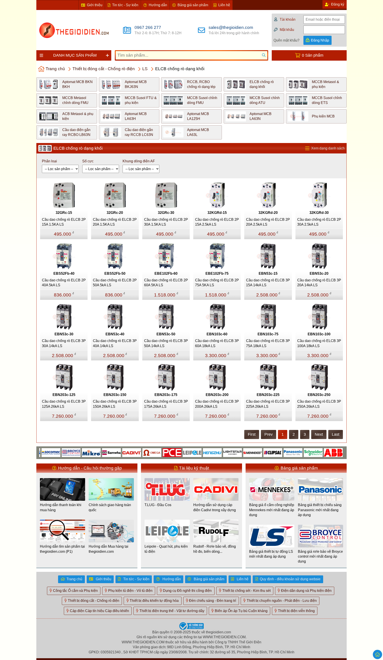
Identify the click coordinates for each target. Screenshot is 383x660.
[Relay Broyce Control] (59, 452)
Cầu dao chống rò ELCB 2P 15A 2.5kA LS (217, 222)
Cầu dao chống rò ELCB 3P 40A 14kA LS (115, 343)
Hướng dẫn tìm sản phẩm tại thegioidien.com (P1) (62, 549)
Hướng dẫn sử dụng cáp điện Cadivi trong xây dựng (214, 507)
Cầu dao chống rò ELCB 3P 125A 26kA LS (64, 404)
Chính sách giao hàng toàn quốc (110, 507)
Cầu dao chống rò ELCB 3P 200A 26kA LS (217, 404)
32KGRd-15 (217, 213)
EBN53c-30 (64, 334)
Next (319, 434)
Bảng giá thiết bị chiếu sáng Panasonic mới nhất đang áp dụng (320, 510)
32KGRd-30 (319, 213)
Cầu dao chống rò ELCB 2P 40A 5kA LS (64, 282)
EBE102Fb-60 (166, 273)
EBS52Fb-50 (114, 273)
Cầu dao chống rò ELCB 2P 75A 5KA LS (217, 282)
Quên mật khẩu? (286, 40)
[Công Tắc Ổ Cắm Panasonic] (281, 452)
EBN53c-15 (268, 273)
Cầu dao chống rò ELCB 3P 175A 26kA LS (166, 404)
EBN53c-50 (165, 334)
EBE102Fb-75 (217, 273)
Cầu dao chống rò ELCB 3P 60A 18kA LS (217, 343)
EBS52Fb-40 (63, 273)
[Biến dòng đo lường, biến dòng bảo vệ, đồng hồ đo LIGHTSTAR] (220, 452)
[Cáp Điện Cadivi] (120, 452)
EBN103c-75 (268, 334)
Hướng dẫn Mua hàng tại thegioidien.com (108, 549)
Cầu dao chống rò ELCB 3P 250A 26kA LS (319, 404)
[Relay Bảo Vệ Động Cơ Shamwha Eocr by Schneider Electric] (99, 452)
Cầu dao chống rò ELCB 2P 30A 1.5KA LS (166, 222)
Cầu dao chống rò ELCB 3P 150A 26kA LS (115, 404)
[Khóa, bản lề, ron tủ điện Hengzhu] (200, 452)
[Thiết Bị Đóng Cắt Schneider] (301, 452)
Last (335, 434)
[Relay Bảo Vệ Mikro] (79, 452)
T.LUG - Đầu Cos (158, 505)
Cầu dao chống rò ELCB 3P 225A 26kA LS (268, 404)
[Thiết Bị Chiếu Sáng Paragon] (341, 452)
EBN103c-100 (319, 334)
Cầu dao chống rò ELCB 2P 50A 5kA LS (115, 282)
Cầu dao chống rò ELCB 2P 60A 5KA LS (166, 282)
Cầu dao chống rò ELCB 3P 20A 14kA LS (319, 282)
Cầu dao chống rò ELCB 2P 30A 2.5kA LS (319, 222)
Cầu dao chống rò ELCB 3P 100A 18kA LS (319, 343)
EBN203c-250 (319, 395)
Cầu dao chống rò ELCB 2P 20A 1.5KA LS (115, 222)
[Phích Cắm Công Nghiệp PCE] (160, 452)
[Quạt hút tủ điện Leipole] (180, 452)
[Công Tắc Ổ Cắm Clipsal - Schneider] (261, 452)
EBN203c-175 (165, 395)
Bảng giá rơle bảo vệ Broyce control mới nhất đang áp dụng (320, 556)
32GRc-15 (64, 213)
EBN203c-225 (268, 395)
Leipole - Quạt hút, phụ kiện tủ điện (166, 549)
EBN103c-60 (217, 334)
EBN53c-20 (319, 273)
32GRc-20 (115, 213)
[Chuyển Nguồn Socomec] (39, 452)
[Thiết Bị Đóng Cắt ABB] (321, 452)
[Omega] (140, 452)
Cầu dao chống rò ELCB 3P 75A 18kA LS (268, 343)
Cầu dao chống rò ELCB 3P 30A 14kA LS (64, 343)
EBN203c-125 (64, 395)
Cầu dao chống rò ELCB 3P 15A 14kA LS (268, 282)
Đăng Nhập (320, 40)
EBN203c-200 (217, 395)
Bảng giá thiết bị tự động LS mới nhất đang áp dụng (271, 554)
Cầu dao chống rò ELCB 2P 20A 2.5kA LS (268, 222)
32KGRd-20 (268, 213)
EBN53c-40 (115, 334)
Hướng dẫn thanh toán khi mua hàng (60, 507)
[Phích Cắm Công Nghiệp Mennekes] (241, 452)
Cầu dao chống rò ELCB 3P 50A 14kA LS (166, 343)
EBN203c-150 (115, 395)
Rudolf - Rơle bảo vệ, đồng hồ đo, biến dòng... (214, 549)
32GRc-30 (166, 213)
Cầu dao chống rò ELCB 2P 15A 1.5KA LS (64, 222)
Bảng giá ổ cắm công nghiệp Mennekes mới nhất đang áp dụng (271, 510)
